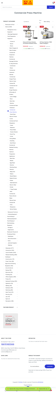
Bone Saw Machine (12, 102)
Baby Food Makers (12, 172)
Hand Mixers (13, 143)
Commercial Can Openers (13, 86)
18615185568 (7, 344)
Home (21, 14)
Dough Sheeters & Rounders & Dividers (13, 92)
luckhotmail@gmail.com (6, 351)
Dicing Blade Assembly (13, 139)
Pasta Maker (13, 129)
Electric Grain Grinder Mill (13, 82)
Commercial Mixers (12, 67)
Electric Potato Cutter (13, 117)
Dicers (11, 46)
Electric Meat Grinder (13, 186)
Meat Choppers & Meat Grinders (13, 49)
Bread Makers (13, 176)
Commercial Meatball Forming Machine (13, 147)
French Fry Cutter (12, 135)
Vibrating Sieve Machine (13, 168)
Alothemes (40, 382)
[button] (10, 307)
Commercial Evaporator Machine (12, 55)
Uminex (20, 382)
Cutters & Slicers (12, 42)
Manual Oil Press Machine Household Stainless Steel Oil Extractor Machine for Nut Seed (30, 42)
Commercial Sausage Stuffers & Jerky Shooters (13, 61)
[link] (36, 27)
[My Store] (27, 3)
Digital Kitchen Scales (13, 179)
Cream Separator (12, 126)
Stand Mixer (13, 114)
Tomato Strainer (14, 132)
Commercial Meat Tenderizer (14, 106)
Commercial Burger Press (13, 78)
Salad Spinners (13, 182)
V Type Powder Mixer (13, 190)
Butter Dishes (13, 209)
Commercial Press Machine (13, 111)
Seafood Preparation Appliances (12, 154)
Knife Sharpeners (12, 206)
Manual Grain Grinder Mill (13, 201)
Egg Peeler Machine (12, 164)
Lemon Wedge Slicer (13, 97)
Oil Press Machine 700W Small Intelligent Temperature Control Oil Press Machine (46, 42)
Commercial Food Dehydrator (14, 122)
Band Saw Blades (12, 159)
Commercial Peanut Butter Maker (12, 196)
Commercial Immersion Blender (12, 72)
